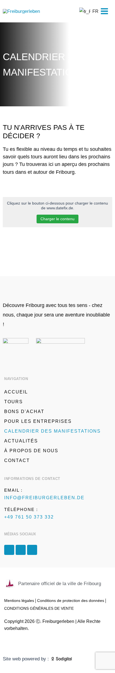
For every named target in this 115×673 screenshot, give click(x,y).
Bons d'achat (24, 411)
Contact (17, 460)
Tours (13, 401)
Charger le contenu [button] (57, 219)
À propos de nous (31, 450)
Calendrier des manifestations (52, 431)
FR (92, 11)
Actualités (21, 440)
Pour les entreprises (38, 421)
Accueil (16, 392)
